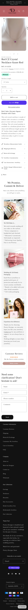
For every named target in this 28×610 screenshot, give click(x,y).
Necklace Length (6, 78)
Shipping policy (20, 603)
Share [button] (4, 174)
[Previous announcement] (3, 3)
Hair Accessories (8, 502)
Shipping (11, 68)
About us (5, 461)
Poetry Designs (13, 598)
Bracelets (6, 497)
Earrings (5, 489)
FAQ (4, 449)
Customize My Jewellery (10, 441)
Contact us (7, 332)
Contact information (15, 606)
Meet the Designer (8, 465)
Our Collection (7, 514)
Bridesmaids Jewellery (9, 510)
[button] (4, 11)
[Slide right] (17, 54)
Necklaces (6, 493)
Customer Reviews (8, 429)
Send (7, 417)
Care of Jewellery (8, 445)
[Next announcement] (25, 3)
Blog (4, 473)
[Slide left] (10, 54)
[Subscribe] (23, 561)
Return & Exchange (9, 437)
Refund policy (12, 601)
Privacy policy (21, 601)
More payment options (14, 107)
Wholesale (6, 478)
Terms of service (10, 603)
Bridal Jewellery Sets (9, 506)
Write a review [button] (14, 363)
